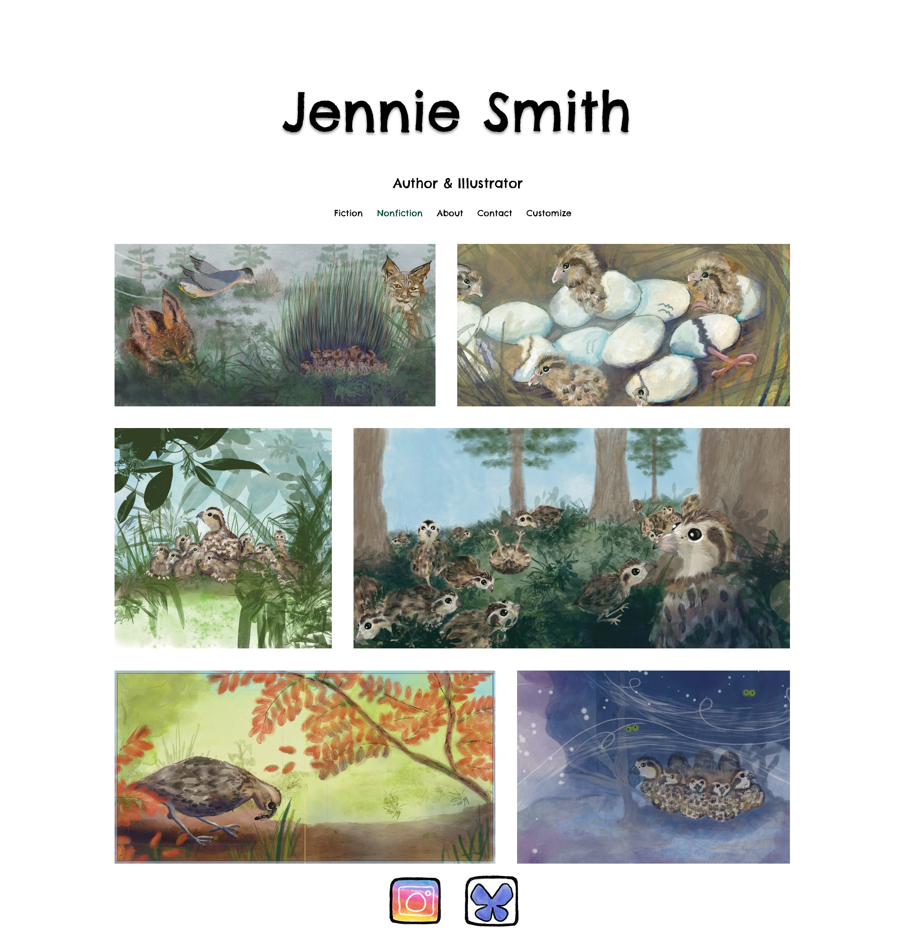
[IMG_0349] (492, 899)
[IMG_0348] (415, 899)
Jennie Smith (456, 111)
